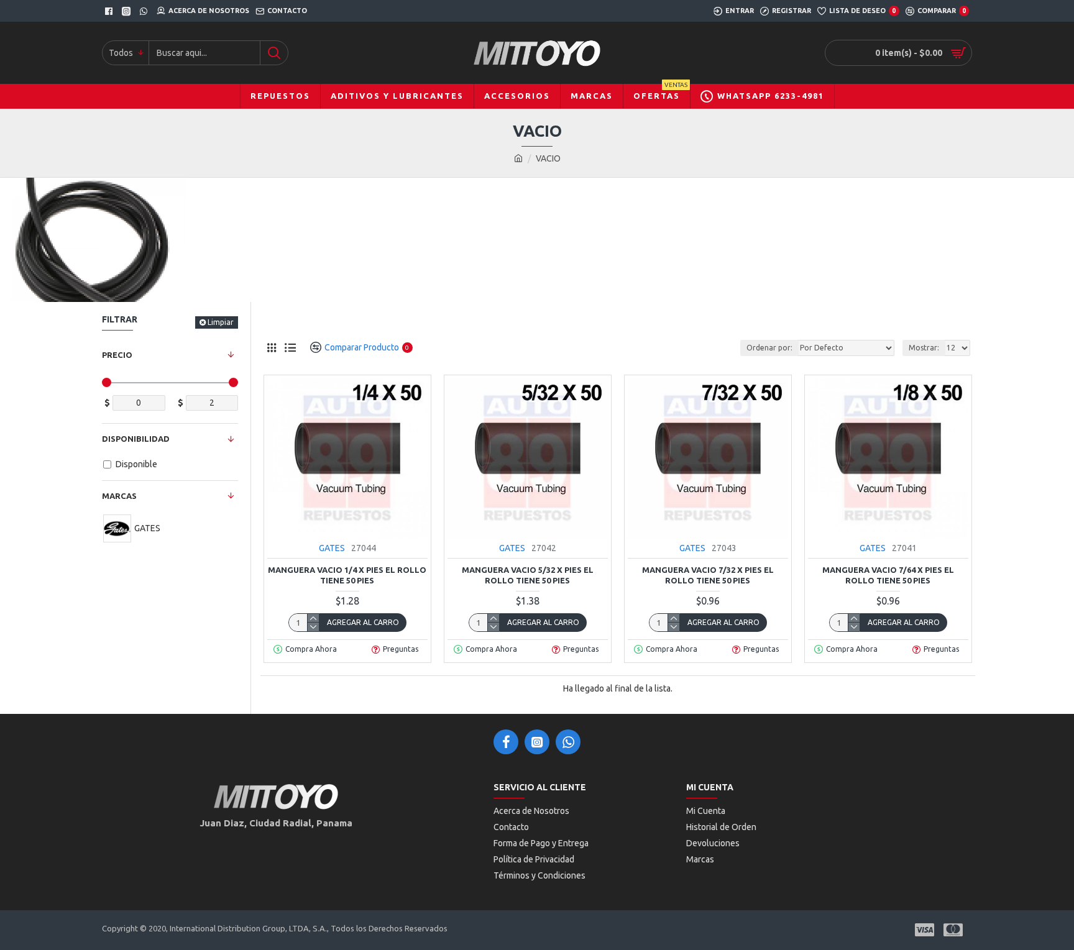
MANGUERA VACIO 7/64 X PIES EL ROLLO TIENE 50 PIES (888, 575)
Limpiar (221, 322)
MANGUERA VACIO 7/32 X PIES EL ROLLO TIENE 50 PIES (708, 575)
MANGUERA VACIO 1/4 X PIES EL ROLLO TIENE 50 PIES (347, 575)
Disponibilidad (136, 438)
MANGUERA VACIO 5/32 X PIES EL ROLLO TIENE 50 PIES (528, 575)
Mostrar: (924, 348)
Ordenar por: (769, 348)
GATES (332, 548)
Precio (117, 354)
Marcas (119, 495)
